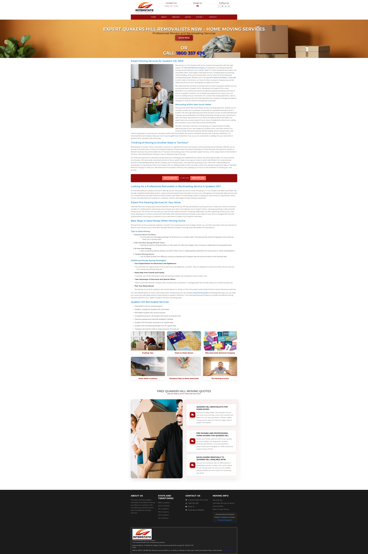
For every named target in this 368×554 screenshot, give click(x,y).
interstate (232, 77)
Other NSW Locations (147, 378)
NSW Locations (164, 503)
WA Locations (163, 512)
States (199, 17)
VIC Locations (163, 509)
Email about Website (196, 510)
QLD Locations (164, 506)
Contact (213, 17)
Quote (188, 17)
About (164, 17)
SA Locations (163, 518)
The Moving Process (220, 378)
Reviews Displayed (225, 520)
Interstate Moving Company (224, 503)
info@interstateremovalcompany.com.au (149, 547)
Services (176, 17)
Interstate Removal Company (194, 68)
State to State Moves (184, 353)
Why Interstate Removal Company (220, 353)
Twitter (231, 550)
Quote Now (184, 37)
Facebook (225, 550)
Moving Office (218, 506)
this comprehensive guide (198, 293)
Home (154, 17)
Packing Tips (148, 353)
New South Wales (220, 77)
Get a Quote (170, 178)
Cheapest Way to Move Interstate (184, 378)
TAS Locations (163, 515)
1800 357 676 (171, 6)
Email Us (191, 506)
